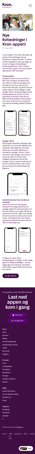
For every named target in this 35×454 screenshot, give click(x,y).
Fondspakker (7, 366)
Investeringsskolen (9, 341)
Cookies (32, 434)
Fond (4, 363)
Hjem (4, 332)
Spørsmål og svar (8, 391)
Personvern (17, 434)
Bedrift (4, 382)
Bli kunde (5, 351)
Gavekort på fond (8, 379)
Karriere (5, 335)
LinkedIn (5, 416)
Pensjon (5, 376)
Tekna (4, 348)
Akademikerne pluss (10, 345)
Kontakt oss (6, 397)
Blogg (4, 338)
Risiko (25, 434)
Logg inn (5, 354)
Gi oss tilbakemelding (10, 394)
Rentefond (6, 372)
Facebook (6, 412)
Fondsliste (6, 369)
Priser (4, 400)
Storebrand (19, 427)
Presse (4, 434)
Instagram (6, 409)
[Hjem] (7, 5)
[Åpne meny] (30, 5)
